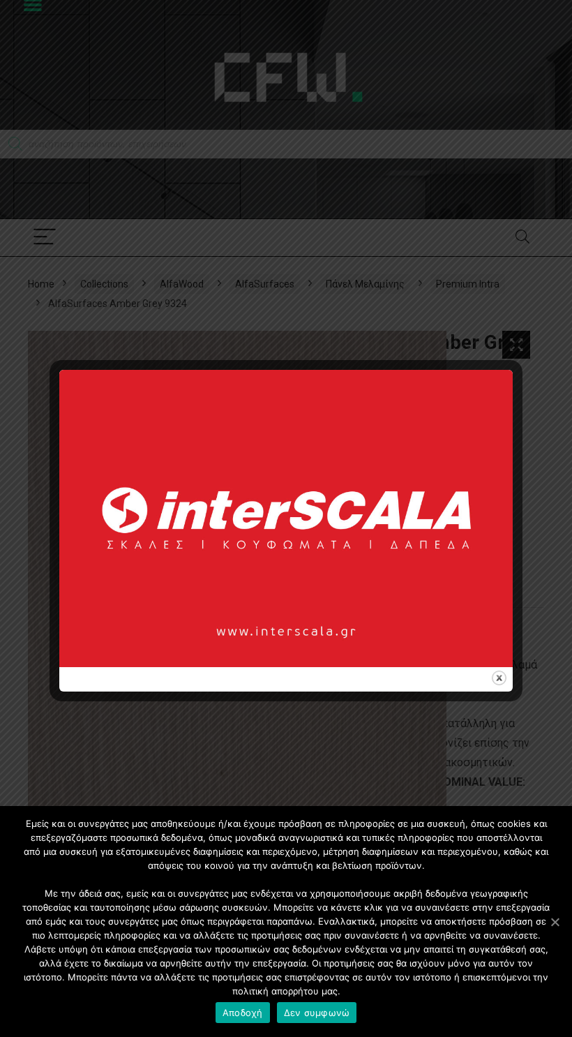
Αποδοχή (243, 1012)
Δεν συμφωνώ (317, 1012)
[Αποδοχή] (555, 922)
